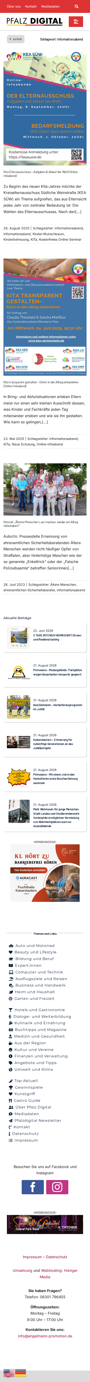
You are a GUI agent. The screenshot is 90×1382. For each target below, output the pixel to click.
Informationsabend (69, 228)
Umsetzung (22, 1270)
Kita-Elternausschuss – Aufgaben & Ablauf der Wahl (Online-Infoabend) (40, 173)
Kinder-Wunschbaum (48, 234)
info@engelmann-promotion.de (45, 1336)
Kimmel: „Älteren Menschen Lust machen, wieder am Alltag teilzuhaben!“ (40, 524)
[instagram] (57, 1187)
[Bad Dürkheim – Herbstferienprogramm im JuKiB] (18, 698)
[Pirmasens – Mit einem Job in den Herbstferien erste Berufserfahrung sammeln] (18, 768)
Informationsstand (17, 234)
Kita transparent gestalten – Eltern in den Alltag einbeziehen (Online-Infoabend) (40, 384)
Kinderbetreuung (16, 239)
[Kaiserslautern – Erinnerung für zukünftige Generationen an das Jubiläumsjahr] (18, 733)
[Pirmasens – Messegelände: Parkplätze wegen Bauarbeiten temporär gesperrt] (18, 663)
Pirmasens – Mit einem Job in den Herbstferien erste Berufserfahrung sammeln (55, 779)
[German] (21, 1372)
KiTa (34, 239)
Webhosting (51, 1270)
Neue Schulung (23, 444)
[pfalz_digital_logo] (34, 19)
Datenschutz (56, 1257)
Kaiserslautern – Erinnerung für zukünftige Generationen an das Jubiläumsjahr (53, 744)
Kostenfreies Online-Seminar (60, 239)
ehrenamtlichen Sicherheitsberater (29, 590)
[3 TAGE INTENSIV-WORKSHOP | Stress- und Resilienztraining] (18, 628)
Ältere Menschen (63, 584)
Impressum (32, 1257)
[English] (9, 1372)
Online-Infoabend (50, 444)
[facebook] (33, 1187)
